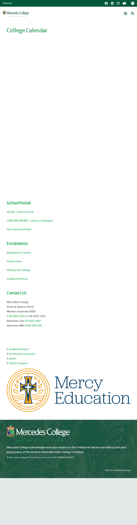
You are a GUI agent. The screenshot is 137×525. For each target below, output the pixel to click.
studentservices (19, 349)
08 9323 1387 (33, 321)
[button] (125, 13)
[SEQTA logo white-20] (132, 3)
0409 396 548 (33, 325)
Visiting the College (18, 270)
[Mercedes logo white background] (16, 13)
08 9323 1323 (17, 316)
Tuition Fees (14, 261)
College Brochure (17, 279)
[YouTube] (124, 3)
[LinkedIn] (112, 3)
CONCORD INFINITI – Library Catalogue (30, 221)
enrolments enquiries (22, 354)
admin (12, 358)
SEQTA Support (18, 363)
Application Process (19, 253)
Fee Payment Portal (19, 229)
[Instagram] (118, 3)
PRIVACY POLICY (66, 457)
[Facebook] (106, 3)
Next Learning (123, 470)
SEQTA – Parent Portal (20, 212)
